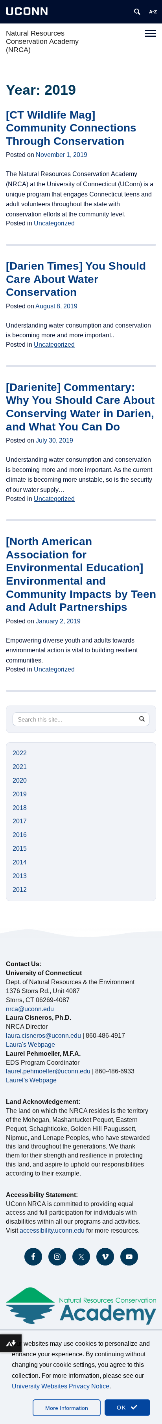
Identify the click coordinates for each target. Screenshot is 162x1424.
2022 (20, 753)
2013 (20, 876)
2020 (20, 780)
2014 (20, 862)
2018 (20, 808)
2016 (20, 835)
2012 (20, 889)
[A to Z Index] (153, 11)
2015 (20, 848)
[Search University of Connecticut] (137, 11)
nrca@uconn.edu (30, 1009)
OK (123, 1407)
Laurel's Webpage (31, 1080)
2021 (20, 766)
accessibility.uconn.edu (52, 1230)
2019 (20, 794)
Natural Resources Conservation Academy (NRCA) (42, 41)
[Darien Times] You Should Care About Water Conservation (76, 279)
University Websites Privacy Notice (60, 1386)
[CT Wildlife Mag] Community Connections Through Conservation (71, 128)
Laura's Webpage (30, 1044)
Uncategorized (54, 223)
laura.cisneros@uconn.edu (43, 1035)
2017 (20, 821)
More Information (66, 1408)
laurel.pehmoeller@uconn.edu (48, 1071)
